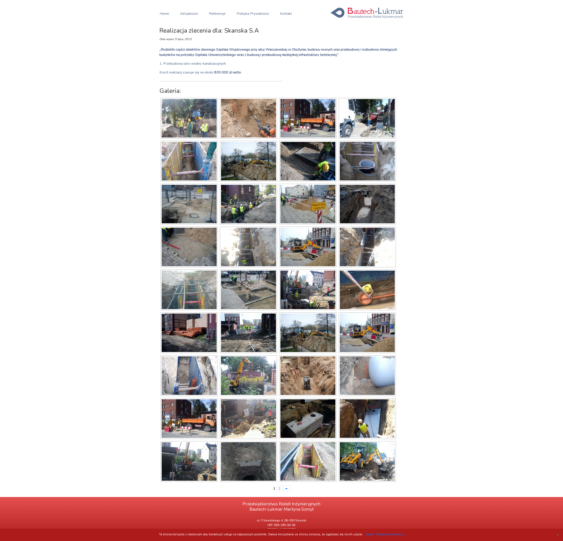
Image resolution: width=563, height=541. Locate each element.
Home (164, 13)
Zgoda (369, 534)
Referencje (217, 13)
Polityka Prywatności (253, 13)
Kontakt (286, 13)
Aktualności (189, 13)
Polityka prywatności (390, 534)
